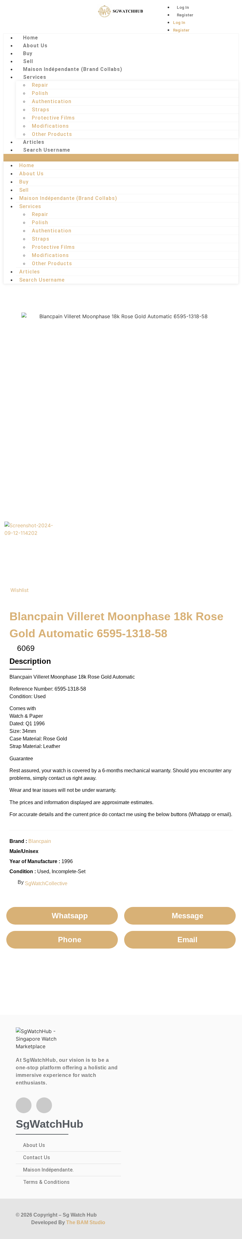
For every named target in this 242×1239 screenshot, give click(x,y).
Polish (40, 93)
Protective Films (53, 118)
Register (185, 15)
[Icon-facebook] (20, 17)
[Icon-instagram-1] (41, 17)
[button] (121, 157)
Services (34, 77)
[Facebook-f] (24, 1105)
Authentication (52, 101)
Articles (33, 142)
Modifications (50, 126)
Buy (27, 53)
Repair (40, 85)
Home (30, 38)
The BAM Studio (85, 1222)
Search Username (46, 150)
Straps (40, 110)
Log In (183, 7)
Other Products (52, 134)
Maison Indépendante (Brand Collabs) (72, 69)
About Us (35, 46)
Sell (28, 61)
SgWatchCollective (46, 883)
